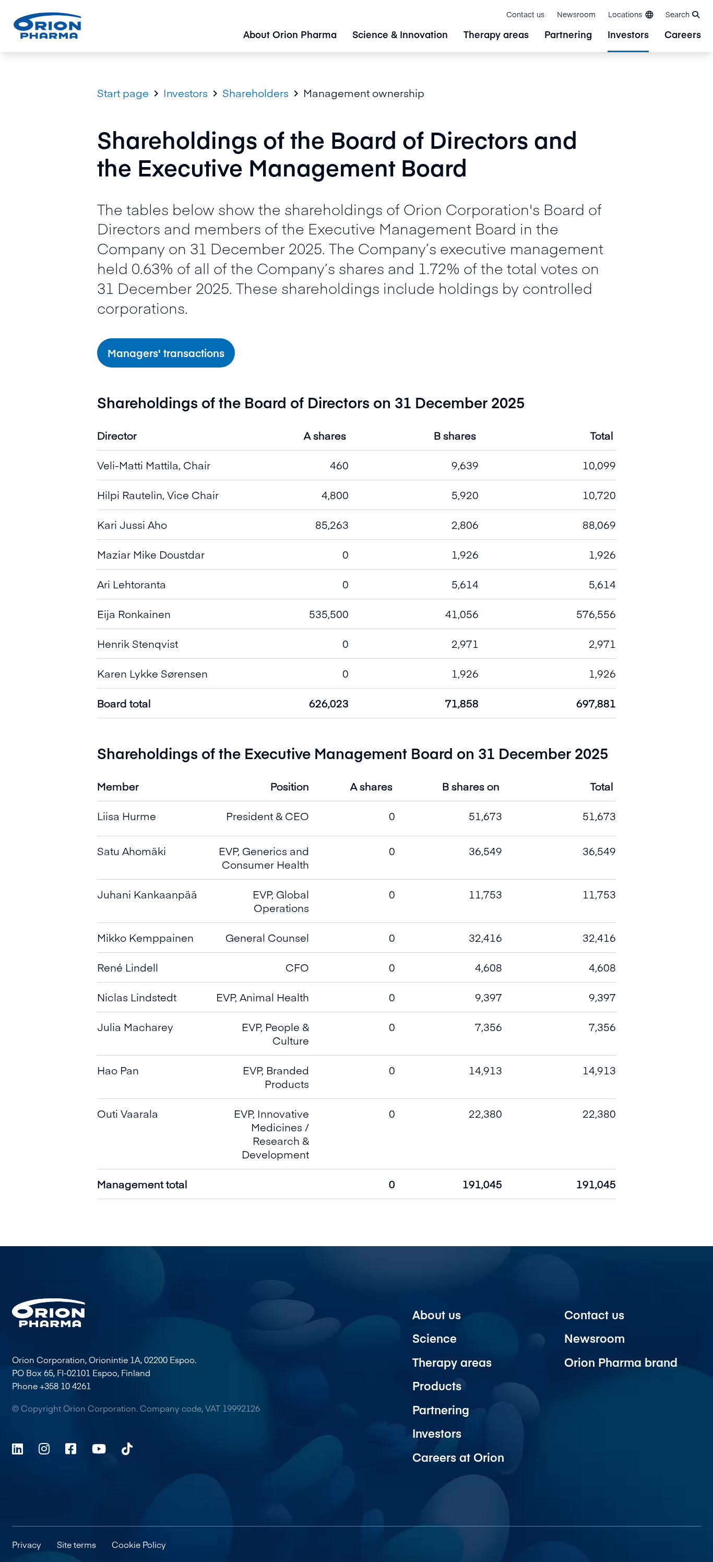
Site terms (76, 1544)
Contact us (525, 14)
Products (436, 1385)
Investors (628, 35)
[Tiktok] (127, 1448)
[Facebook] (70, 1448)
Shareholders (255, 93)
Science (434, 1338)
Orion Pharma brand (621, 1362)
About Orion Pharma (290, 35)
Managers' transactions (166, 353)
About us (436, 1314)
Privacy (26, 1544)
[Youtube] (99, 1448)
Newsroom (576, 14)
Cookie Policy (139, 1544)
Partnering (568, 35)
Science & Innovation (400, 35)
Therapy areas (496, 35)
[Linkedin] (17, 1448)
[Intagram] (44, 1448)
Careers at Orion (458, 1457)
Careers (682, 35)
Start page (123, 93)
